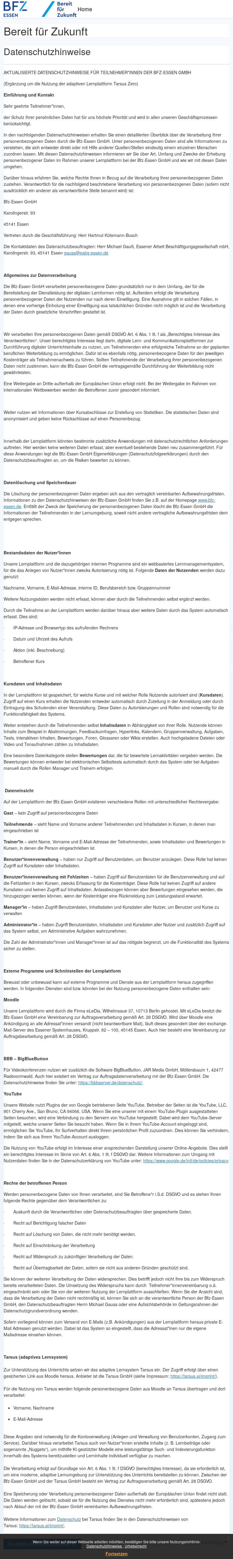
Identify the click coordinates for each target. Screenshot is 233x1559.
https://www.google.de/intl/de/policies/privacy (185, 1160)
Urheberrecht (136, 1545)
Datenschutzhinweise (104, 1545)
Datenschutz (69, 1519)
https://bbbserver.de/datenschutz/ (110, 1082)
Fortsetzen (117, 1554)
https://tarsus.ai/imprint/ (193, 1376)
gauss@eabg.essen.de (86, 253)
